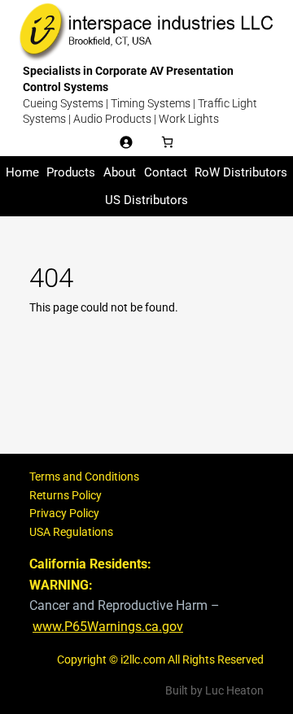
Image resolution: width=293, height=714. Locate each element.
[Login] (126, 142)
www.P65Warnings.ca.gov (108, 626)
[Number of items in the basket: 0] (167, 142)
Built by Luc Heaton (214, 690)
